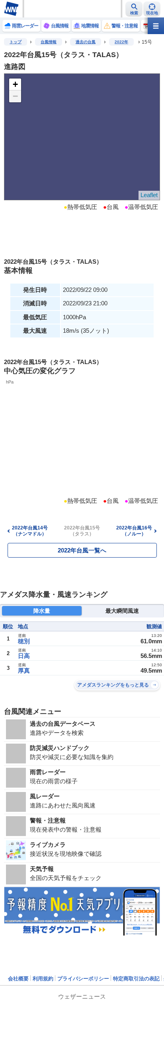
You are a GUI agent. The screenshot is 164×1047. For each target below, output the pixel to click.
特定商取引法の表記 (136, 979)
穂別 (24, 641)
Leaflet (149, 195)
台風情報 (49, 42)
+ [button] (15, 84)
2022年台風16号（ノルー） (134, 531)
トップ (15, 42)
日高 (24, 656)
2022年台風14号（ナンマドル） (30, 531)
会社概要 (18, 979)
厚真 (24, 670)
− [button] (15, 96)
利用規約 (43, 979)
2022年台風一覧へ (82, 550)
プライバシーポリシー (83, 979)
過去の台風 (86, 42)
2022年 (121, 42)
